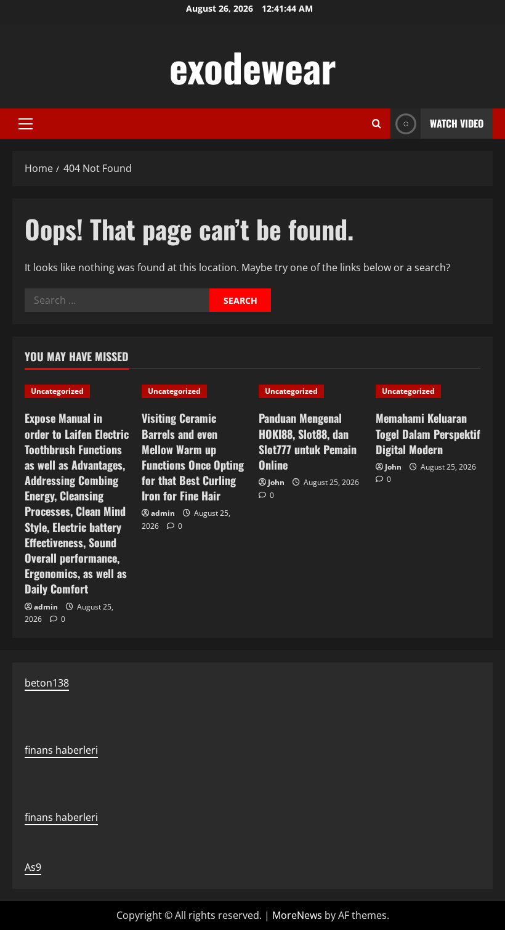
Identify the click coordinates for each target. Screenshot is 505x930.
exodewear (252, 67)
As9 (33, 867)
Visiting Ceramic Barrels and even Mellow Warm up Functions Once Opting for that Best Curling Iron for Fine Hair (193, 457)
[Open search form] (376, 124)
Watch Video (456, 123)
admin (46, 607)
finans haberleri (61, 750)
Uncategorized (57, 391)
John (276, 482)
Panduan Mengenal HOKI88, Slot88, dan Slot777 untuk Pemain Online (308, 441)
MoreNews (297, 915)
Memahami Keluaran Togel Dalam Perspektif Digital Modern (428, 433)
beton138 (47, 683)
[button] (25, 124)
